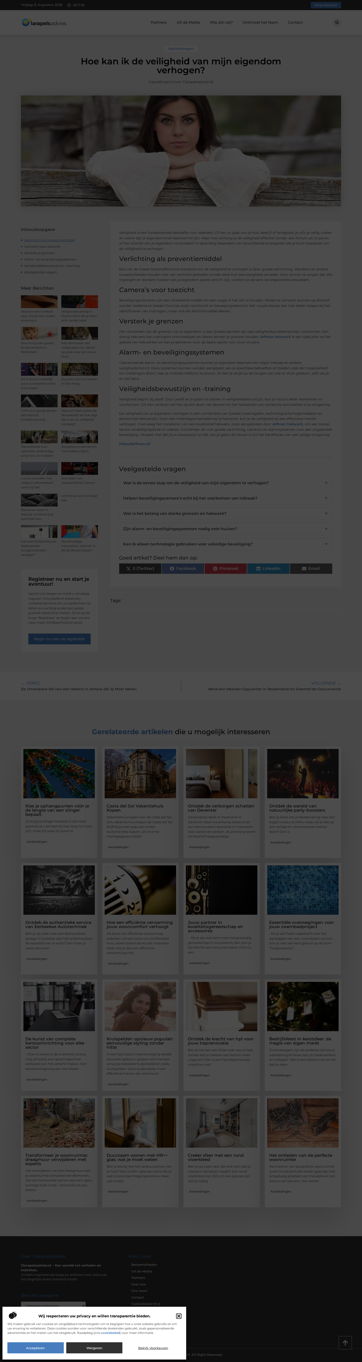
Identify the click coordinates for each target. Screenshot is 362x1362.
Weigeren (94, 1348)
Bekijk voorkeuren (153, 1348)
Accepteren (35, 1348)
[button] (178, 1316)
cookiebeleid (110, 1333)
